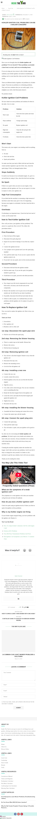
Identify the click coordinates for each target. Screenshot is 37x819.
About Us (3, 746)
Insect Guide (4, 762)
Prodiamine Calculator (7, 781)
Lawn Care (10, 8)
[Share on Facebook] (22, 607)
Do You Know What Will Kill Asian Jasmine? (14, 802)
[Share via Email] (27, 607)
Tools (2, 767)
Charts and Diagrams (7, 778)
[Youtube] (18, 814)
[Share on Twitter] (24, 607)
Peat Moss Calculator (7, 783)
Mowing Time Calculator (8, 788)
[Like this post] (20, 607)
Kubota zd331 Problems (10, 531)
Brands (3, 765)
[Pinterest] (22, 814)
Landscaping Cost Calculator (9, 786)
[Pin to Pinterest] (26, 607)
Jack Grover (10, 14)
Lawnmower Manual (6, 776)
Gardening (4, 760)
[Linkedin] (18, 599)
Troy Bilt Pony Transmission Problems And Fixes (17, 534)
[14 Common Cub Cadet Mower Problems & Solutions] (18, 641)
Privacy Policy (5, 749)
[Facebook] (15, 814)
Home (3, 8)
